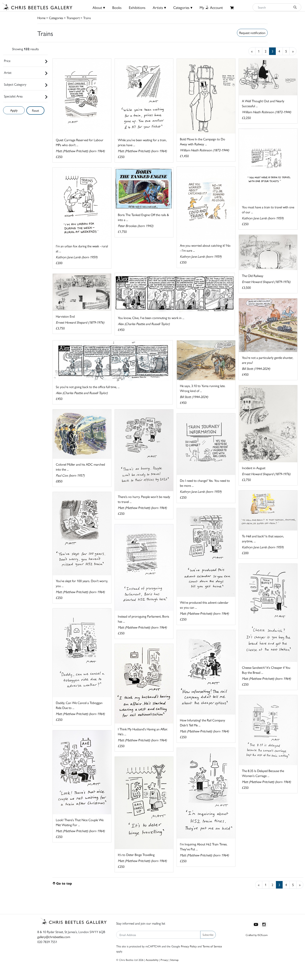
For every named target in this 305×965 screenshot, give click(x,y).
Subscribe (208, 934)
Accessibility (152, 960)
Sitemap (174, 960)
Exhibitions (137, 7)
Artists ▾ (159, 7)
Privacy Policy (189, 946)
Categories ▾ (182, 7)
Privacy (164, 960)
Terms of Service (212, 946)
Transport (73, 17)
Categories (56, 17)
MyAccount (211, 7)
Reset (35, 110)
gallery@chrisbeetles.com (53, 936)
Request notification (252, 32)
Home (41, 17)
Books (117, 7)
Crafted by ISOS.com (257, 935)
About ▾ (99, 7)
